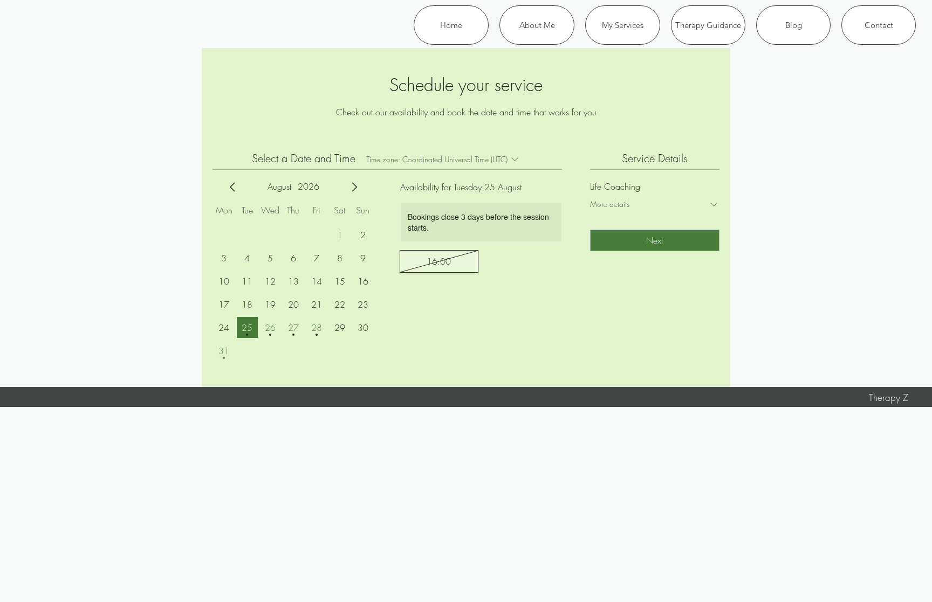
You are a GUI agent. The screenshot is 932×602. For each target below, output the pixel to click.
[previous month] (232, 187)
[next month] (354, 187)
